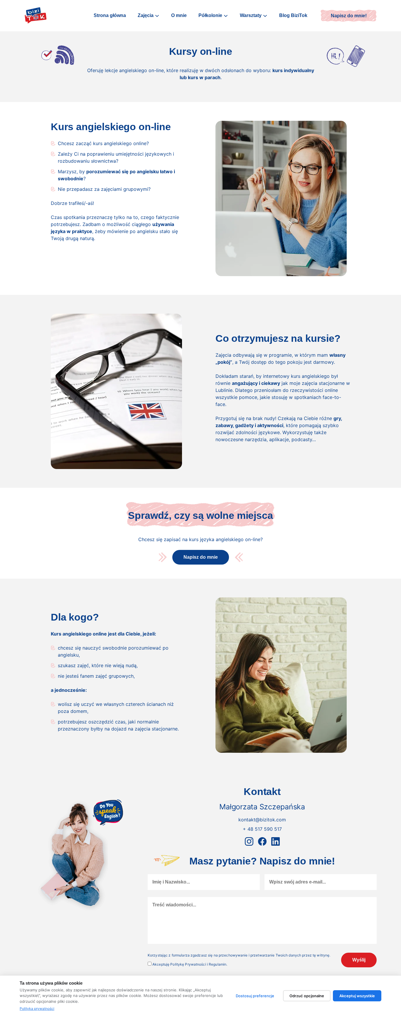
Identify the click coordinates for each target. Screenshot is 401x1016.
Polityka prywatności (37, 1008)
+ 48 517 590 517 (262, 829)
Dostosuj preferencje (255, 995)
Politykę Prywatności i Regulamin (198, 964)
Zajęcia (146, 15)
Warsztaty (251, 15)
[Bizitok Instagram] (249, 841)
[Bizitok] (35, 15)
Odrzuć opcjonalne (306, 995)
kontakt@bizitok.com (262, 820)
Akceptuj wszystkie (357, 995)
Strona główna (110, 15)
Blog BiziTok (293, 15)
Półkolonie (210, 15)
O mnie (179, 15)
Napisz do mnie (200, 557)
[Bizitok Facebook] (262, 841)
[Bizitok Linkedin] (275, 841)
